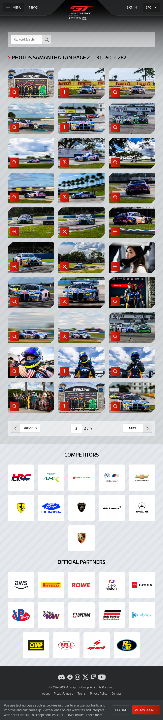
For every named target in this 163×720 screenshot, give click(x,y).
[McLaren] (112, 508)
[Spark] (96, 645)
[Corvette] (142, 478)
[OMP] (36, 645)
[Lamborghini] (81, 508)
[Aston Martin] (51, 478)
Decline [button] (121, 710)
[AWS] (21, 585)
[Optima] (81, 615)
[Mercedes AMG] (142, 508)
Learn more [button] (94, 714)
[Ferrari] (21, 508)
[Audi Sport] (81, 478)
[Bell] (66, 645)
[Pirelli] (51, 585)
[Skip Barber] (112, 615)
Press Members (63, 693)
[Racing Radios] (127, 645)
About (45, 693)
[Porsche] (81, 538)
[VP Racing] (21, 615)
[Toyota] (142, 585)
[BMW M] (112, 478)
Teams (82, 693)
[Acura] (21, 478)
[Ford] (51, 508)
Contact (116, 693)
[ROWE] (81, 585)
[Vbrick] (142, 615)
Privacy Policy (98, 693)
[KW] (51, 615)
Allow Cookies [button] (146, 710)
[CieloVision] (112, 585)
